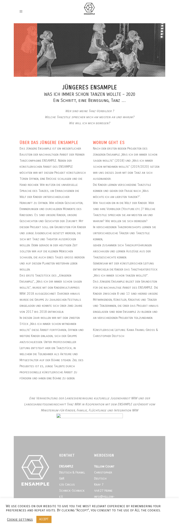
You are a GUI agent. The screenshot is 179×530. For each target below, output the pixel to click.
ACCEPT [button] (44, 519)
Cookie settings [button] (20, 519)
